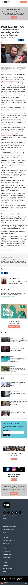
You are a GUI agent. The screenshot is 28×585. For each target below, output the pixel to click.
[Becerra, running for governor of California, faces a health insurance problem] (5, 384)
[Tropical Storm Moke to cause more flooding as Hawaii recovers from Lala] (5, 394)
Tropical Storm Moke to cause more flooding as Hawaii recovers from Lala (18, 393)
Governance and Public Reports (9, 540)
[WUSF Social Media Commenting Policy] (14, 469)
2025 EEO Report (6, 548)
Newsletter (5, 523)
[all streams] (26, 583)
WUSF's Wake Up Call (14, 9)
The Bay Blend (14, 321)
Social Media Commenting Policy (9, 529)
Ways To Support (6, 562)
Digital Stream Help (6, 551)
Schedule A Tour (6, 571)
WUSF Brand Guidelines (7, 568)
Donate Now (14, 493)
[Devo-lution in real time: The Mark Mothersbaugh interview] (5, 349)
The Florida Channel (7, 537)
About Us (4, 518)
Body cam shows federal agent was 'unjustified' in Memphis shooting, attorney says (18, 403)
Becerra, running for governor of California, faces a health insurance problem (18, 384)
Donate (24, 2)
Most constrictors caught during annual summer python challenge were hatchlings (17, 370)
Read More (14, 459)
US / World (8, 268)
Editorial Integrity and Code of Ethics (14, 455)
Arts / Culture (12, 346)
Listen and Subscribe (14, 326)
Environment (12, 337)
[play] (2, 583)
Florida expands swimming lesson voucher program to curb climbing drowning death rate (18, 360)
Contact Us (5, 521)
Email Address (7, 430)
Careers (4, 532)
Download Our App (6, 560)
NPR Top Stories (16, 268)
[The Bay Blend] (14, 311)
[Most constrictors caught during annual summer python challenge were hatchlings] (5, 368)
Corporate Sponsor (6, 557)
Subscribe (14, 17)
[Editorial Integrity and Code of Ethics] (14, 448)
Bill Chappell (5, 290)
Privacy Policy (5, 565)
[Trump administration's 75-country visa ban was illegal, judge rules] (5, 413)
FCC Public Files (6, 543)
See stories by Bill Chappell (7, 296)
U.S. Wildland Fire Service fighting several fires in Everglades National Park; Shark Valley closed (18, 340)
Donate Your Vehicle (7, 554)
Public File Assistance (7, 546)
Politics (11, 356)
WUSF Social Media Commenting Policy (14, 475)
